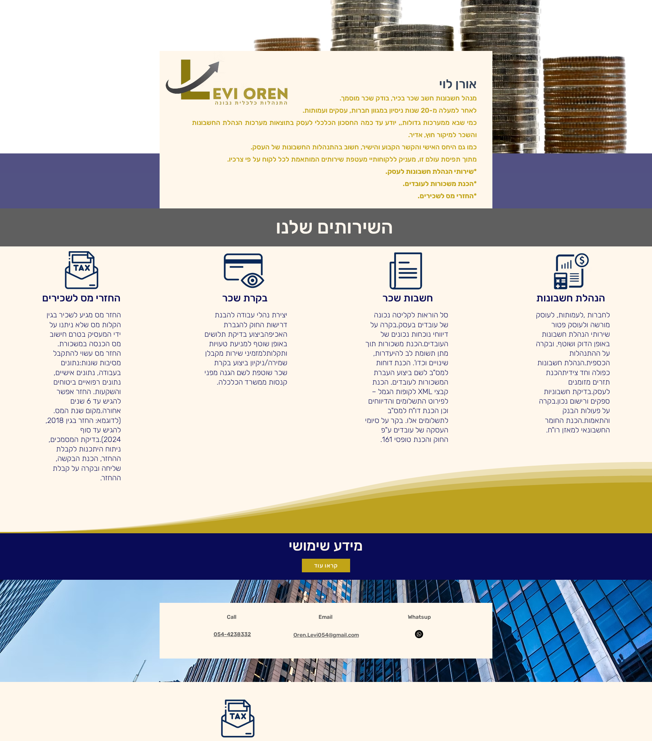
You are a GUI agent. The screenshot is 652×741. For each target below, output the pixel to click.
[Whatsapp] (419, 634)
